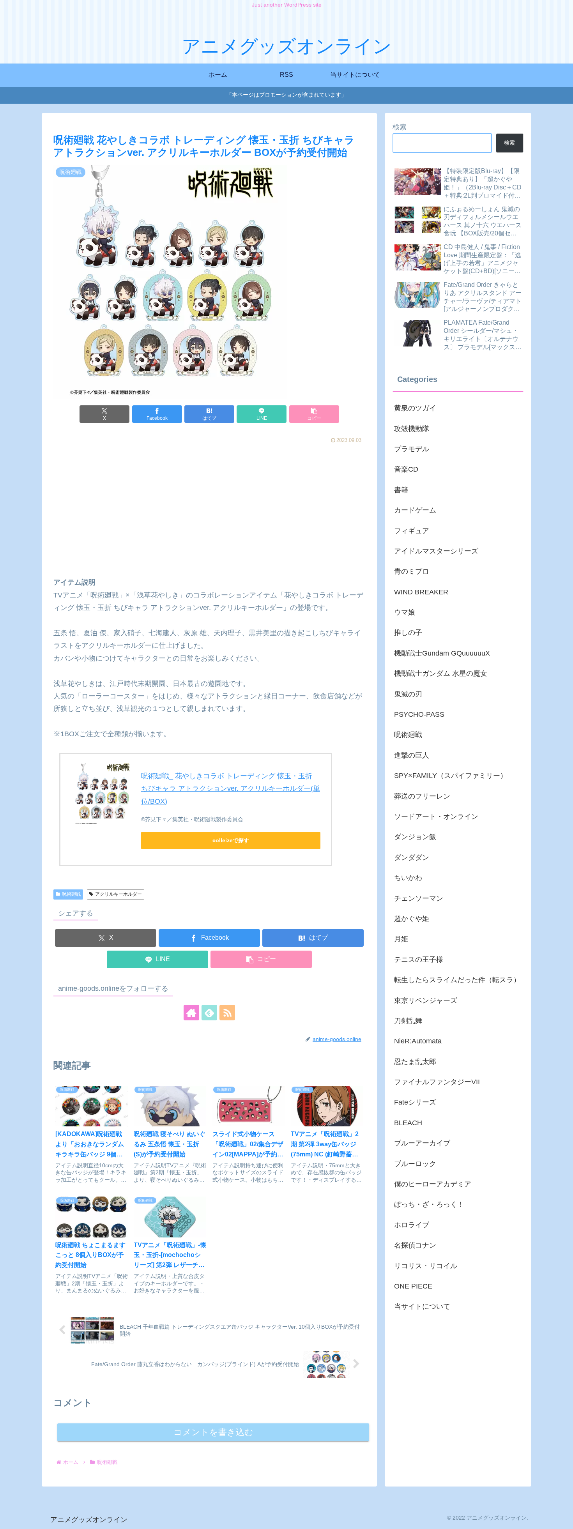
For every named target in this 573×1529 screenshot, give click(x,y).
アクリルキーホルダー (118, 894)
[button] (314, 414)
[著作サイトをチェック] (191, 1012)
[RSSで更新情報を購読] (227, 1012)
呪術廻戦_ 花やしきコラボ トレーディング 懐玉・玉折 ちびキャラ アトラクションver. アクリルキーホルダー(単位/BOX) (230, 788)
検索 (400, 127)
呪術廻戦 (71, 894)
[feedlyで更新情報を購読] (209, 1012)
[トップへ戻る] (561, 1517)
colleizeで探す (230, 840)
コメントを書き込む (213, 1432)
